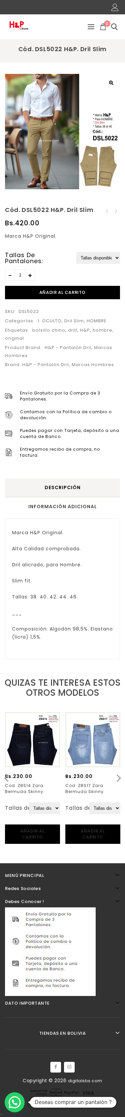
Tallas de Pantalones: (24, 258)
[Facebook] (55, 1067)
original (14, 338)
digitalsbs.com (85, 1081)
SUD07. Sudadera (107, 211)
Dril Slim (74, 321)
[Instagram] (69, 1067)
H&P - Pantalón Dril (68, 347)
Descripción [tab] (63, 487)
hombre (102, 330)
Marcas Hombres (93, 364)
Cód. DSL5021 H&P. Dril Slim (115, 211)
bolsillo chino (48, 330)
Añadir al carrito (62, 292)
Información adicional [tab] (62, 506)
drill (72, 330)
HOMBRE (97, 321)
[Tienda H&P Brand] (21, 25)
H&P (85, 330)
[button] (111, 82)
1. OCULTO (50, 321)
